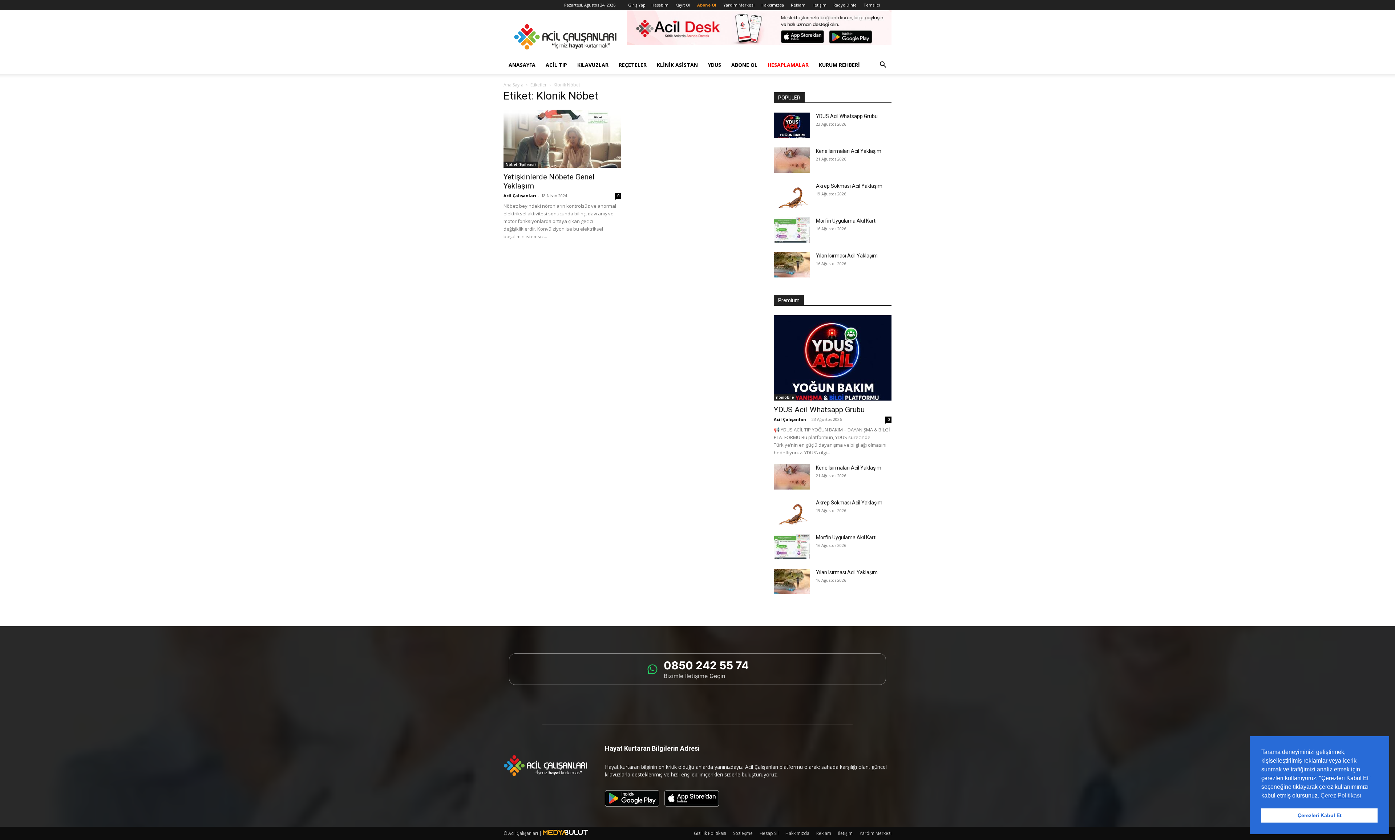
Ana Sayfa (513, 85)
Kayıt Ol (682, 5)
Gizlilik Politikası (710, 833)
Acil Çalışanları (520, 195)
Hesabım (659, 5)
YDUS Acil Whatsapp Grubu (847, 116)
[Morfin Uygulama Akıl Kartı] (792, 230)
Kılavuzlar (592, 64)
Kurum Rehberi (839, 64)
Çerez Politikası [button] (1341, 795)
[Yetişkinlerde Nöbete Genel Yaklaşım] (562, 139)
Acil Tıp (556, 64)
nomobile (785, 397)
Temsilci (872, 5)
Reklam (798, 5)
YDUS (714, 64)
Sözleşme (743, 833)
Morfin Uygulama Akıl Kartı (846, 221)
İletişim (819, 5)
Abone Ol (744, 64)
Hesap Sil (769, 833)
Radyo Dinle (845, 5)
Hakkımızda (772, 5)
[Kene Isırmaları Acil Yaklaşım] (792, 160)
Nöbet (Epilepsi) (521, 164)
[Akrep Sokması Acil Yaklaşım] (792, 195)
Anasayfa (522, 64)
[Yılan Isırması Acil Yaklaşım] (792, 264)
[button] (882, 65)
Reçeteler (633, 64)
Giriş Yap (637, 5)
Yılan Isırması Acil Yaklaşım (847, 256)
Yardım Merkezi (739, 5)
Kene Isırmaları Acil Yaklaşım (848, 151)
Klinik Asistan (677, 64)
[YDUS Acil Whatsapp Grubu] (792, 125)
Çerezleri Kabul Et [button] (1320, 815)
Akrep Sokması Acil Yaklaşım (849, 186)
